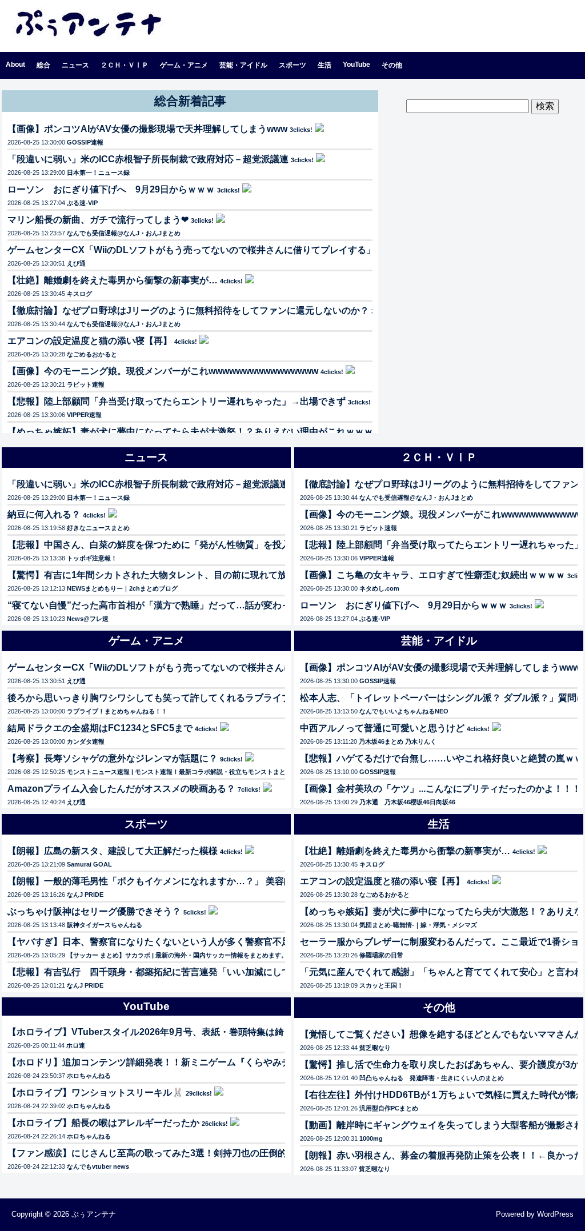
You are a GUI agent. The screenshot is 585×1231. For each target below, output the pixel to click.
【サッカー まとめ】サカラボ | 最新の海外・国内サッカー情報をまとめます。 (177, 955)
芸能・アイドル (243, 65)
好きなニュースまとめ (98, 527)
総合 (43, 65)
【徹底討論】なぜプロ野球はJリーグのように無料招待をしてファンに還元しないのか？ (188, 310)
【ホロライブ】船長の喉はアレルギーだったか (103, 1123)
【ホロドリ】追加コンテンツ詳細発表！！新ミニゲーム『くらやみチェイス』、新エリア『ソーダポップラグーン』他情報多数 (267, 1062)
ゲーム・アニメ (184, 65)
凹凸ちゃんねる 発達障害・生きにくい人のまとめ (431, 1077)
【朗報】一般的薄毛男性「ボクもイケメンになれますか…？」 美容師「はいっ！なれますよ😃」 (206, 881)
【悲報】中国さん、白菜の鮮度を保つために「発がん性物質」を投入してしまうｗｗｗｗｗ (194, 545)
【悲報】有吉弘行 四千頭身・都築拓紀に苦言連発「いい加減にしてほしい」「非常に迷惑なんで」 (213, 972)
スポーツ (292, 65)
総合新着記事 (190, 100)
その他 (392, 65)
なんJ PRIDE (85, 894)
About (15, 65)
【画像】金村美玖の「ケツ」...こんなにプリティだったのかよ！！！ (440, 788)
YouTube (356, 65)
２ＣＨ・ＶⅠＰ (125, 65)
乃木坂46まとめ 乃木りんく (397, 741)
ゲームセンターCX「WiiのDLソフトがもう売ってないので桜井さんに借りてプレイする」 (191, 250)
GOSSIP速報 (85, 142)
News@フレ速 (88, 618)
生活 (324, 65)
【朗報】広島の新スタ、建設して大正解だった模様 (112, 851)
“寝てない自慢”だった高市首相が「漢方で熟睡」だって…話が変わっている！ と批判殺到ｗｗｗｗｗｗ (218, 605)
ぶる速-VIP (82, 202)
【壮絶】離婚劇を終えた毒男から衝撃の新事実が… (112, 280)
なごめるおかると (92, 354)
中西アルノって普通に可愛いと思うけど (382, 728)
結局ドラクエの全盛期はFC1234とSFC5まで (100, 728)
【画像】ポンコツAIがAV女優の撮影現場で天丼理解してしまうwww (147, 129)
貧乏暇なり (375, 1047)
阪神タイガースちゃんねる (104, 924)
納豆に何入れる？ (44, 514)
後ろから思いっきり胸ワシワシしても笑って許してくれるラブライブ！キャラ (167, 698)
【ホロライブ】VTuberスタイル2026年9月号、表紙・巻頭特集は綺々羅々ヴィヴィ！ (182, 1032)
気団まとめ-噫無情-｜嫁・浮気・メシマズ (418, 924)
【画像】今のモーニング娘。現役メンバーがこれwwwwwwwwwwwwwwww (162, 371)
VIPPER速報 (84, 414)
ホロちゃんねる (89, 1075)
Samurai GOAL (89, 864)
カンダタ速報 (86, 741)
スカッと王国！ (381, 985)
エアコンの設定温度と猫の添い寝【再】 (89, 341)
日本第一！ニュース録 (98, 172)
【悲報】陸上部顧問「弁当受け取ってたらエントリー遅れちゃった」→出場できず (176, 401)
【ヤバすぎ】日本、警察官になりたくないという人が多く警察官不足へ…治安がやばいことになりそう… (222, 942)
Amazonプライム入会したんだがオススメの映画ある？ (121, 788)
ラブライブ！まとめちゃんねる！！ (117, 711)
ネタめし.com (379, 588)
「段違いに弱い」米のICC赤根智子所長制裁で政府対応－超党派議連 (148, 159)
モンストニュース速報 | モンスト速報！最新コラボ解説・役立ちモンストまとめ (179, 771)
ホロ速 (75, 1045)
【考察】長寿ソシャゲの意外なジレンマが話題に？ (112, 758)
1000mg (371, 1138)
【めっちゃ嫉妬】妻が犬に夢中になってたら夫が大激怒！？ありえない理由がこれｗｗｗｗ (194, 431)
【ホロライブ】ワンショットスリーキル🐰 (95, 1092)
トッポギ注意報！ (92, 558)
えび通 (76, 263)
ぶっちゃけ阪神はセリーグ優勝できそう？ (94, 911)
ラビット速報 (86, 384)
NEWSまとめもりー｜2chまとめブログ (122, 588)
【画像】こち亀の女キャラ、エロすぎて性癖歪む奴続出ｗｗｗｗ (432, 575)
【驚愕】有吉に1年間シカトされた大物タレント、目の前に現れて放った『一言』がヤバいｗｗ (201, 575)
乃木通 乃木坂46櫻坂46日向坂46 (407, 802)
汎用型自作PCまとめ (388, 1108)
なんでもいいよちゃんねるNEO (403, 711)
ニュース (75, 65)
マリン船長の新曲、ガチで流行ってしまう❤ (98, 219)
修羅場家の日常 (381, 955)
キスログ (79, 293)
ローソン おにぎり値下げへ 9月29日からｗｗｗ (111, 189)
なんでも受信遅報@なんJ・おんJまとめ (124, 233)
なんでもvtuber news (98, 1166)
